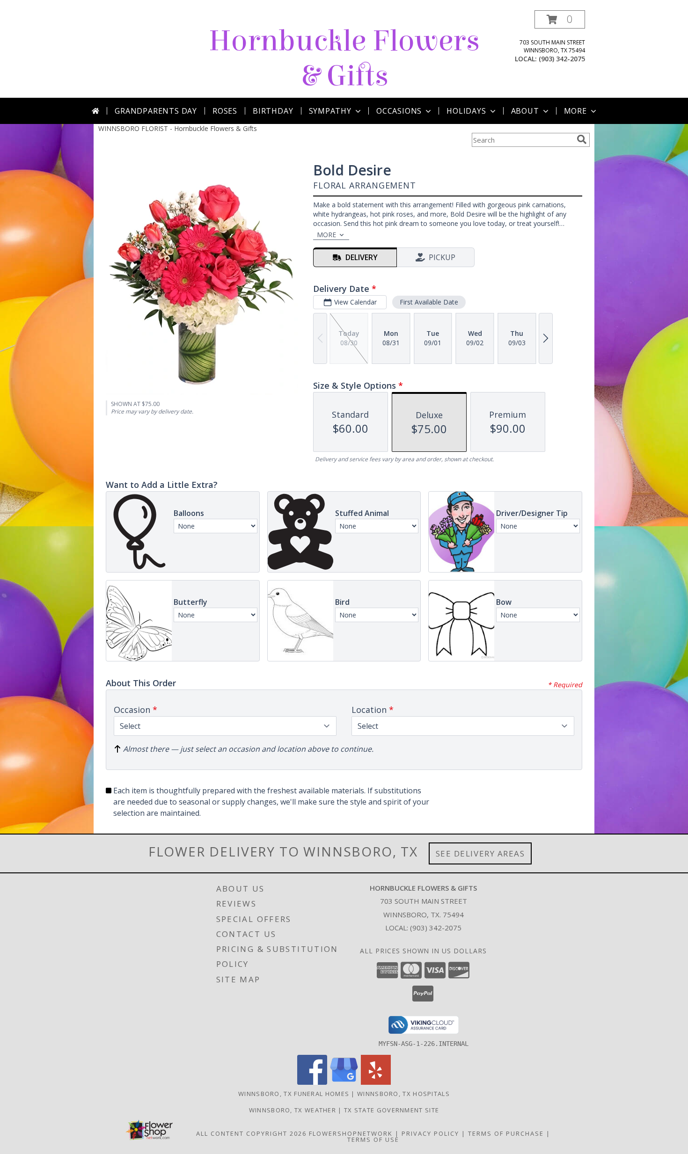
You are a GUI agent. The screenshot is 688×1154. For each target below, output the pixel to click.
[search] (581, 139)
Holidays (466, 111)
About (525, 111)
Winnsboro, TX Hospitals (403, 1093)
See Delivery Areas (480, 853)
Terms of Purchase (506, 1133)
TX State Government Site (391, 1110)
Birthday (273, 111)
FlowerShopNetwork (351, 1133)
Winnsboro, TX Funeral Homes (293, 1093)
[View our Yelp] (376, 1082)
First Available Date (429, 302)
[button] (559, 19)
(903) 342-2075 (562, 58)
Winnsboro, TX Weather (292, 1110)
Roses (224, 111)
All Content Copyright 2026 (251, 1133)
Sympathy (330, 111)
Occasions (399, 111)
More (575, 111)
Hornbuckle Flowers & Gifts (344, 58)
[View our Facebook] (312, 1082)
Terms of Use (373, 1139)
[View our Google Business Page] (344, 1082)
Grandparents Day (156, 111)
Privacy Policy (430, 1133)
